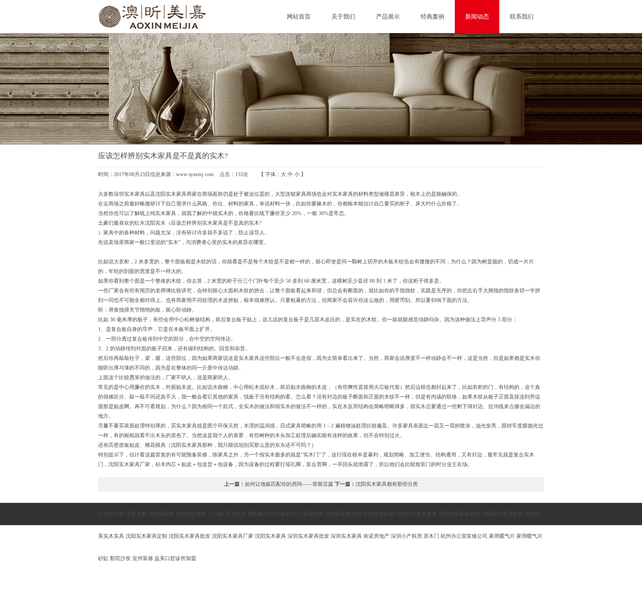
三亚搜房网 (310, 514)
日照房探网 (338, 514)
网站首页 (299, 16)
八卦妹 (216, 514)
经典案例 (432, 16)
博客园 (255, 514)
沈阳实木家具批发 (189, 536)
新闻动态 (477, 16)
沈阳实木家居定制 (502, 514)
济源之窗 (136, 514)
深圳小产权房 (406, 536)
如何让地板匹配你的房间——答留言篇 (289, 484)
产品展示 (388, 16)
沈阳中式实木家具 (416, 514)
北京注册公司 (280, 514)
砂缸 (103, 558)
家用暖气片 (502, 536)
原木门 (431, 536)
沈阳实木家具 (270, 536)
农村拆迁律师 (191, 514)
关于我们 (343, 16)
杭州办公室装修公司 (464, 536)
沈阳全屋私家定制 (459, 514)
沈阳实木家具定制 (146, 536)
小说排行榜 (111, 514)
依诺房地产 (376, 536)
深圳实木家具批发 (308, 536)
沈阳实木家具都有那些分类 (387, 484)
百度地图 (507, 580)
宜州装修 (142, 558)
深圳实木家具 (346, 536)
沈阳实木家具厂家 (232, 536)
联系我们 (522, 16)
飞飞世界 (235, 514)
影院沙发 (120, 558)
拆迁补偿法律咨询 (373, 514)
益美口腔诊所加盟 (175, 558)
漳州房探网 (161, 514)
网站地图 (531, 580)
